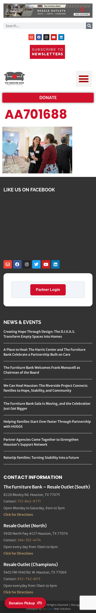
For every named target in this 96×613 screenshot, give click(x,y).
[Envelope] (31, 37)
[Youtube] (54, 37)
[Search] (89, 25)
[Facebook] (39, 37)
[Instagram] (46, 37)
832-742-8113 (28, 579)
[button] (84, 79)
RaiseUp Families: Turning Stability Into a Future (41, 457)
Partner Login (48, 290)
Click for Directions (18, 515)
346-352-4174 (29, 540)
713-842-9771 (29, 501)
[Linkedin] (61, 37)
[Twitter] (36, 264)
